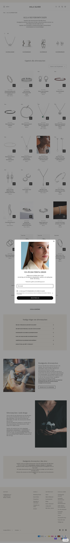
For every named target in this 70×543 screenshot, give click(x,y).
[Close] (54, 241)
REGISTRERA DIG (35, 298)
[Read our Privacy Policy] (52, 293)
